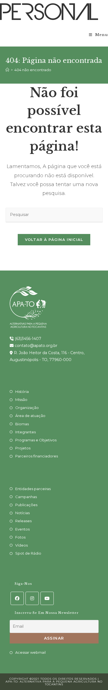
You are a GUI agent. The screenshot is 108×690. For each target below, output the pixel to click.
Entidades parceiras (33, 488)
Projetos (22, 448)
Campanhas (26, 497)
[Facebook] (17, 598)
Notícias (22, 513)
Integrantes (25, 432)
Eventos (22, 529)
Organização (27, 407)
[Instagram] (32, 598)
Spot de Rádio (28, 553)
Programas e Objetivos (35, 440)
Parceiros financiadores (36, 456)
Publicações (26, 505)
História (22, 391)
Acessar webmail (30, 652)
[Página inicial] (7, 70)
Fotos (20, 537)
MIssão (21, 399)
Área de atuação (30, 415)
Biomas (22, 424)
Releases (23, 521)
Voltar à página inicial (54, 239)
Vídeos (21, 545)
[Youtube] (47, 598)
